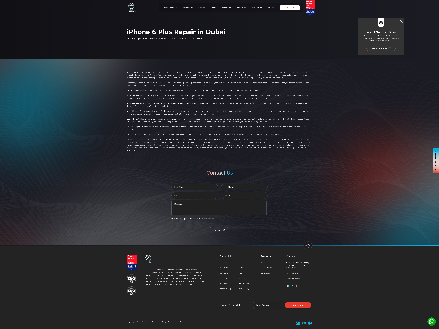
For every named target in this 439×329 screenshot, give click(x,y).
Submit (216, 230)
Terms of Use (243, 283)
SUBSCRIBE (298, 305)
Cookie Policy (243, 289)
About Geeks (169, 8)
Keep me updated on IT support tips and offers (196, 218)
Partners (225, 8)
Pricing (214, 8)
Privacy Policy (225, 289)
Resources (255, 8)
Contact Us (271, 8)
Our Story (224, 262)
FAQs (240, 262)
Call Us (289, 7)
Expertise (239, 8)
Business (201, 8)
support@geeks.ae (294, 279)
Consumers (186, 8)
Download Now (379, 48)
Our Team (224, 273)
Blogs (263, 262)
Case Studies (266, 268)
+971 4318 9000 (293, 273)
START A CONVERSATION (436, 160)
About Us (224, 268)
